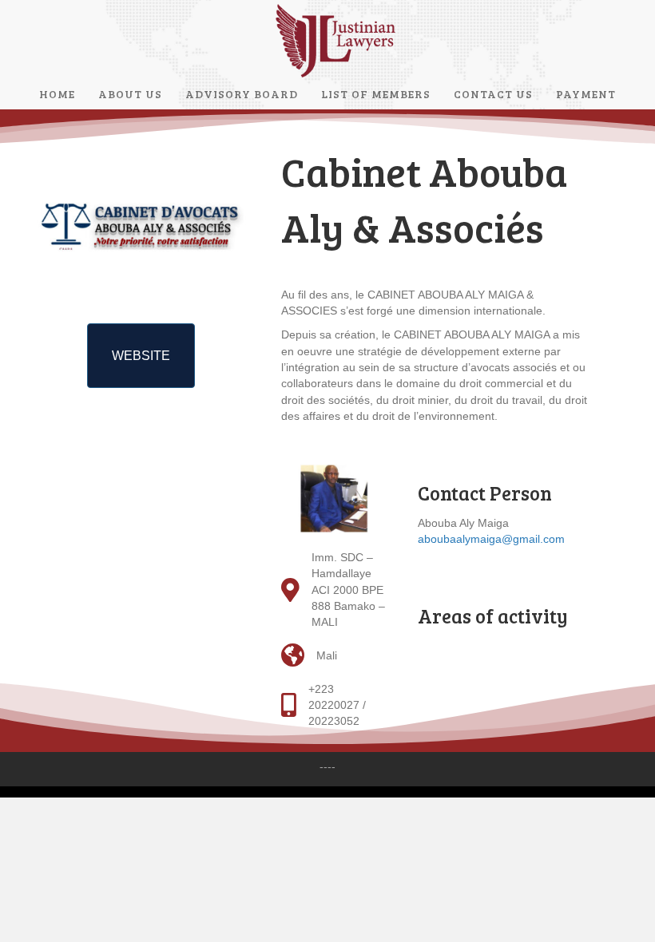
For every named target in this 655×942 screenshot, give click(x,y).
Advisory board (241, 93)
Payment (586, 93)
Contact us (493, 93)
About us (130, 93)
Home (57, 93)
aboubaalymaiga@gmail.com (491, 538)
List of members (376, 93)
